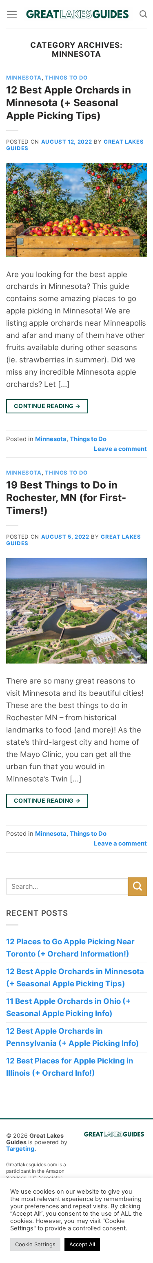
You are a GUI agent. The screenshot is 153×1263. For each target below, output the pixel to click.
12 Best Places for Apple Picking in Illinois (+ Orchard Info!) (69, 1067)
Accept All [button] (82, 1244)
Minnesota (24, 77)
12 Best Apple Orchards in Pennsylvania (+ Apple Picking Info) (72, 1037)
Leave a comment (120, 449)
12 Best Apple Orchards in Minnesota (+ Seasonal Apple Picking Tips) (68, 103)
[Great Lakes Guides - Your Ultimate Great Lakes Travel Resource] (78, 14)
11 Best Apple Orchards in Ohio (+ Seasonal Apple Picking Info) (68, 1007)
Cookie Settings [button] (35, 1244)
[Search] (143, 14)
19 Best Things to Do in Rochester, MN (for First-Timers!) (66, 498)
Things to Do (66, 77)
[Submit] (137, 886)
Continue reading (47, 405)
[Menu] (12, 14)
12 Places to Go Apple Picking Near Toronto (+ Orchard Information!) (70, 948)
